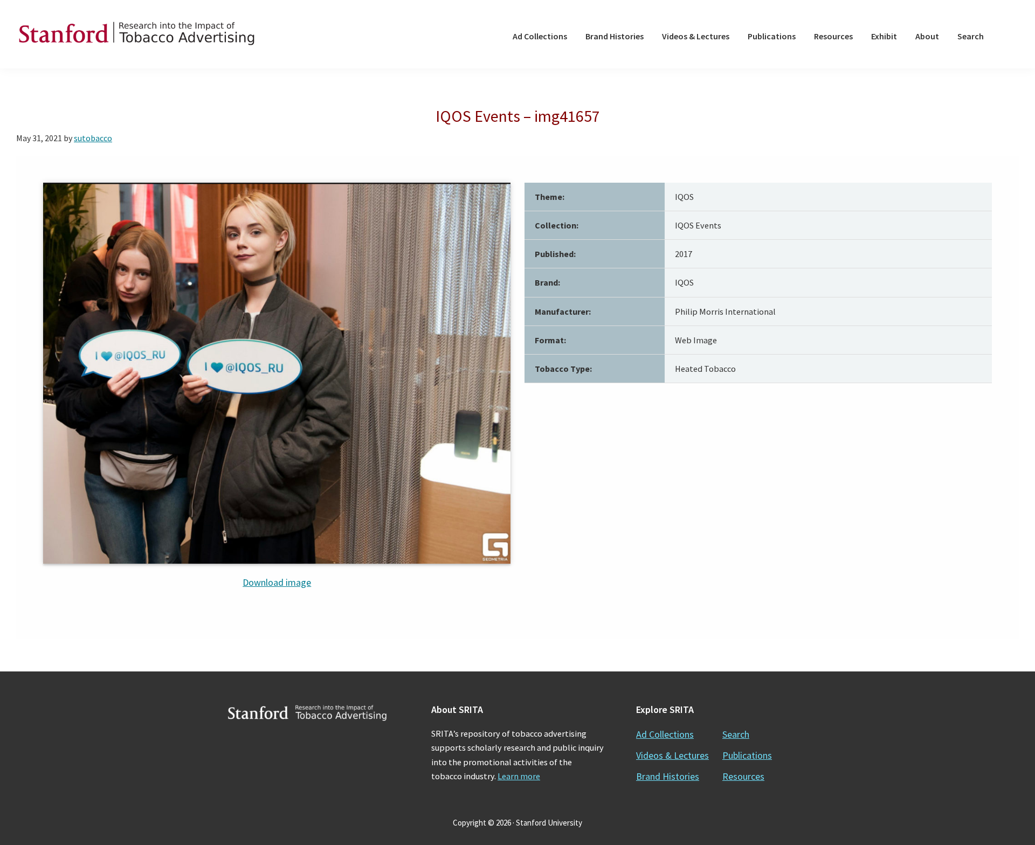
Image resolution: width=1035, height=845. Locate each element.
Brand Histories (667, 776)
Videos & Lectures (672, 755)
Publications (747, 755)
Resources (743, 776)
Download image (277, 582)
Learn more (519, 776)
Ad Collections (665, 734)
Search (735, 734)
